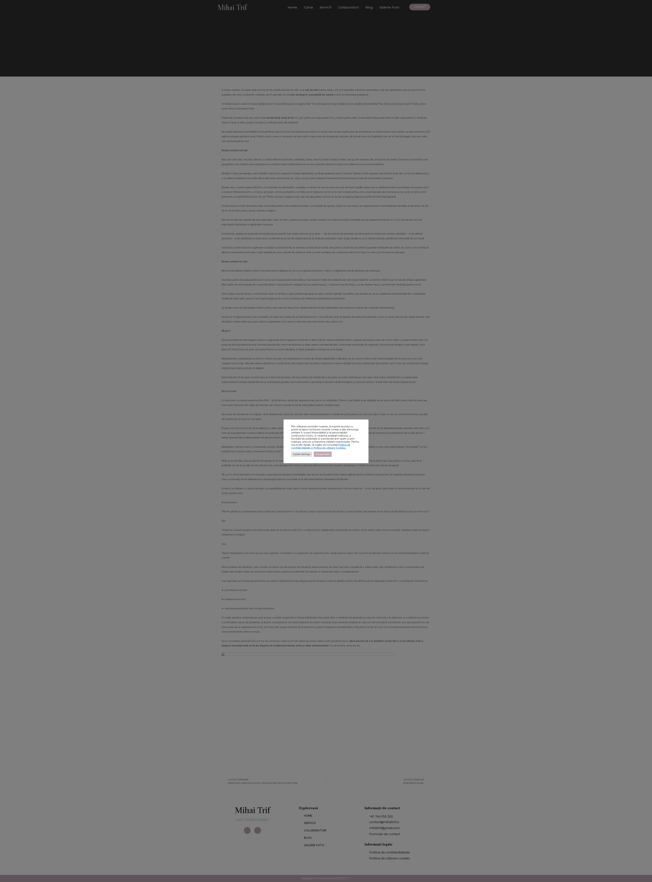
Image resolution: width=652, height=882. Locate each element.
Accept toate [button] (323, 454)
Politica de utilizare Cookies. (330, 447)
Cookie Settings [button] (301, 454)
